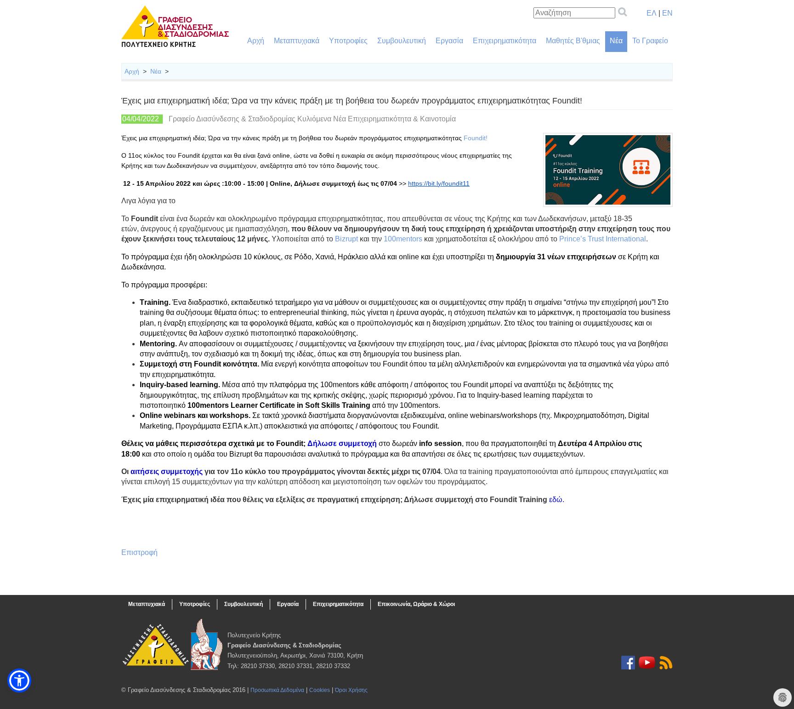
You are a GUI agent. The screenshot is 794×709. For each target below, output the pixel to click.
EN (667, 13)
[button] (19, 680)
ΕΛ (652, 13)
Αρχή (255, 41)
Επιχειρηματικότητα (504, 41)
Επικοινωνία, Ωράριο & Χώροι (416, 604)
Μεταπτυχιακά (296, 41)
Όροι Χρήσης (351, 690)
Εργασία (449, 41)
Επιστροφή (139, 552)
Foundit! (476, 138)
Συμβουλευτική (401, 41)
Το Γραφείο (650, 41)
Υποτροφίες (348, 41)
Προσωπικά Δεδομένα (277, 690)
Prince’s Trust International (602, 239)
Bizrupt (346, 239)
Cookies (319, 690)
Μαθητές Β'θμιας (573, 41)
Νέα (616, 41)
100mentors (403, 239)
